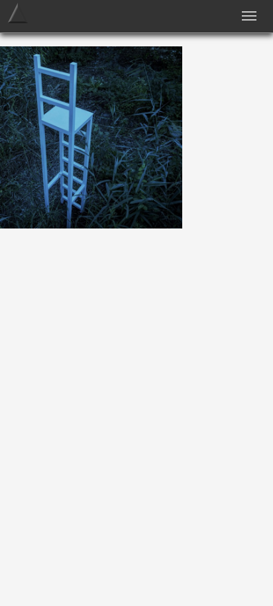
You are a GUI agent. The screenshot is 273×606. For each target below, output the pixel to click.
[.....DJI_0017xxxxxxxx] (91, 224)
